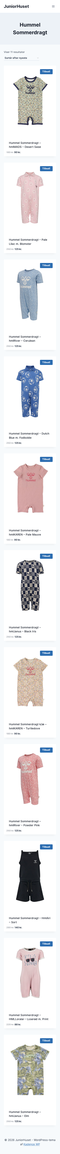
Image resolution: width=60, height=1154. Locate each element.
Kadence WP (32, 1144)
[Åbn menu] (53, 6)
